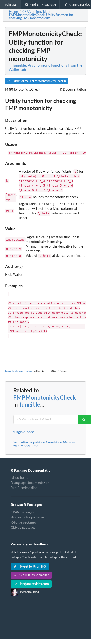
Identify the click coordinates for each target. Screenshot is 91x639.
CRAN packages (22, 512)
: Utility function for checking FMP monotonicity (41, 16)
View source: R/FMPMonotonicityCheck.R (39, 81)
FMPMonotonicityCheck (44, 398)
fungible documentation (18, 371)
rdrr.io (10, 4)
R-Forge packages (23, 522)
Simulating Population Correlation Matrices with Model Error (44, 444)
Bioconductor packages (27, 517)
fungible (29, 405)
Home (13, 11)
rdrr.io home (19, 478)
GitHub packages (23, 527)
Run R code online (24, 488)
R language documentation (30, 483)
